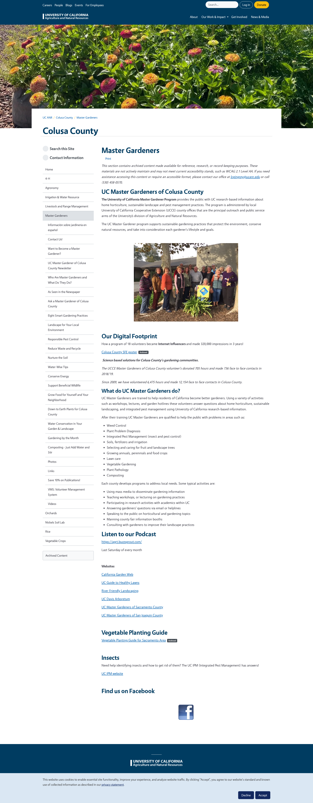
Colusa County (64, 117)
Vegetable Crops (55, 541)
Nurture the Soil (58, 358)
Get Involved (239, 17)
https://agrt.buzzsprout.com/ (122, 542)
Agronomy (52, 188)
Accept (263, 795)
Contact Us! (55, 239)
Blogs (69, 5)
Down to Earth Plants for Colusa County (67, 411)
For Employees (95, 5)
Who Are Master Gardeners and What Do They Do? (67, 279)
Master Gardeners (56, 215)
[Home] (65, 17)
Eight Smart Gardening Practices (68, 315)
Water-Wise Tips (58, 367)
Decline (246, 795)
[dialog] (156, 788)
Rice (47, 531)
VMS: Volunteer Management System (66, 492)
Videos (52, 504)
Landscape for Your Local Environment (63, 327)
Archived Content (56, 555)
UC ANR (47, 117)
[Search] (236, 4)
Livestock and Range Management (66, 206)
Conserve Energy (58, 376)
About (194, 17)
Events (79, 5)
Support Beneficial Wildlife (64, 385)
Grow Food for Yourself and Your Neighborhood (68, 397)
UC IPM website (112, 673)
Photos (52, 462)
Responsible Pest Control (63, 339)
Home (49, 169)
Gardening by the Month (63, 438)
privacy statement (113, 785)
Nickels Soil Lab (55, 522)
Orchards (51, 513)
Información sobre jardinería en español (67, 227)
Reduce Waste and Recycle (64, 348)
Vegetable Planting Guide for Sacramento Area (139, 640)
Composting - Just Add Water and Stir (68, 449)
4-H (47, 178)
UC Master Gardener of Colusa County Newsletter (67, 265)
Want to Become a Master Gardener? (64, 251)
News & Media (260, 17)
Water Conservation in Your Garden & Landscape (65, 426)
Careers (47, 5)
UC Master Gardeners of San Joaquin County (132, 615)
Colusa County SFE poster (124, 352)
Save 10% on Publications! (64, 480)
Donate (261, 5)
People (59, 5)
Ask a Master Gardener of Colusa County (68, 303)
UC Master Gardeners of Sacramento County (132, 607)
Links (51, 471)
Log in (246, 5)
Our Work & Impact (213, 17)
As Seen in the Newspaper (64, 292)
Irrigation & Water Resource (62, 197)
